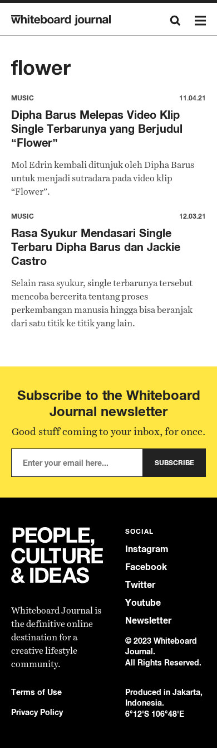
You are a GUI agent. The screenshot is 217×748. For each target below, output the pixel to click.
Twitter (140, 585)
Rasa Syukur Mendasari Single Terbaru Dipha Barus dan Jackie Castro (95, 247)
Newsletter (148, 620)
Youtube (143, 602)
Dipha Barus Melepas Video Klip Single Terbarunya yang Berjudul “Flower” (97, 128)
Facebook (146, 567)
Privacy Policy (37, 712)
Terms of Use (36, 692)
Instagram (147, 549)
